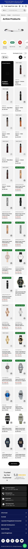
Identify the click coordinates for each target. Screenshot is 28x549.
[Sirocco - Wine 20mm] (7, 148)
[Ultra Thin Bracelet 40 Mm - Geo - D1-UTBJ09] (7, 394)
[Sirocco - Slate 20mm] (20, 95)
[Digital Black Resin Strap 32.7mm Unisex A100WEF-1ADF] (7, 419)
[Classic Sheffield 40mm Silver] (20, 257)
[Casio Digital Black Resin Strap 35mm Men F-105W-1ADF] (7, 442)
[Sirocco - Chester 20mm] (20, 69)
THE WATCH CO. (8, 546)
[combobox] (14, 10)
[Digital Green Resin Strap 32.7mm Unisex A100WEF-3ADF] (20, 419)
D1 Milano (17, 377)
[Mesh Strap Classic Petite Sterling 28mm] (20, 229)
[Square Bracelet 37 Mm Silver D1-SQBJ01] (20, 367)
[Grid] (20, 57)
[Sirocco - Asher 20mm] (7, 121)
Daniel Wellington (19, 184)
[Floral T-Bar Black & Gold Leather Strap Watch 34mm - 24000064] (20, 339)
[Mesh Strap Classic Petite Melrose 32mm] (20, 174)
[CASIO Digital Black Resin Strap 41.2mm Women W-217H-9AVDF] (20, 442)
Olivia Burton (5, 267)
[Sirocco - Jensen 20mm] (20, 148)
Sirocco (17, 79)
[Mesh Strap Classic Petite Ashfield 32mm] (20, 201)
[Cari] (25, 10)
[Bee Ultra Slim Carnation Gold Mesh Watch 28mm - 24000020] (7, 312)
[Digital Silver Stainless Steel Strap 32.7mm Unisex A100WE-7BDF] (20, 394)
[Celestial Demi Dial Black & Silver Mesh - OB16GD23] (7, 367)
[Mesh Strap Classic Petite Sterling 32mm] (7, 201)
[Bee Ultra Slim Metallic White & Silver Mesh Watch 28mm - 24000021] (20, 312)
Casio (16, 405)
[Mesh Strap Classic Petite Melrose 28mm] (7, 229)
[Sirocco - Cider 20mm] (20, 121)
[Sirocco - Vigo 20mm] (7, 95)
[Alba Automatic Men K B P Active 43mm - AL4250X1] (20, 282)
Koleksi (9, 15)
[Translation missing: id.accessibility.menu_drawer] (2, 6)
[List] (25, 57)
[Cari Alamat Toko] (20, 6)
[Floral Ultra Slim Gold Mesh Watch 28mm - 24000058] (7, 339)
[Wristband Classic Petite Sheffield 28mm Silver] (7, 284)
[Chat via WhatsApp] (25, 546)
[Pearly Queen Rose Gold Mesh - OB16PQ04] (7, 257)
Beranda (3, 15)
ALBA (16, 290)
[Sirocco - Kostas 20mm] (7, 174)
